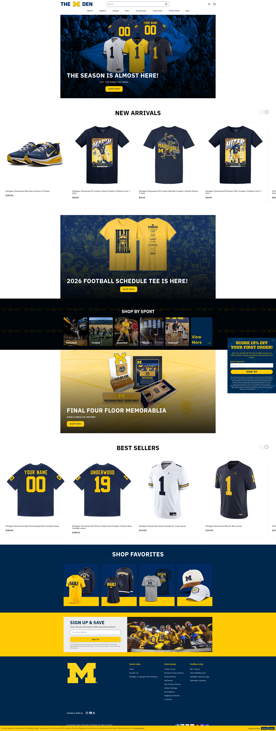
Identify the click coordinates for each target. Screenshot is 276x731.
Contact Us (133, 673)
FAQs (131, 669)
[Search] (166, 4)
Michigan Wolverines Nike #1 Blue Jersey (223, 526)
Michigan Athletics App (199, 677)
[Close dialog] (273, 340)
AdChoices (168, 680)
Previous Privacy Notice (174, 673)
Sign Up (95, 639)
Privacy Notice (170, 677)
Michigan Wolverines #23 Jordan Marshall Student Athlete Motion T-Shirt (168, 192)
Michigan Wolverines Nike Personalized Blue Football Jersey (32, 526)
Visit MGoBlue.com (198, 673)
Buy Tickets (195, 669)
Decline (271, 728)
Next (266, 112)
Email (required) (237, 362)
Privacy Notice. (139, 728)
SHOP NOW (114, 89)
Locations (168, 699)
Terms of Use (169, 669)
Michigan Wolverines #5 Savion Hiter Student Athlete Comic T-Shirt (233, 192)
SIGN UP (251, 372)
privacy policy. (260, 389)
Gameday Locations (198, 680)
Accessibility (169, 692)
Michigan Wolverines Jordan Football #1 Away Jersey (162, 526)
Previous (262, 112)
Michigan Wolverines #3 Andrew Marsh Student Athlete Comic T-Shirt (101, 192)
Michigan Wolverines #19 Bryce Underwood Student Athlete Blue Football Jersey (102, 527)
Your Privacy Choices (172, 684)
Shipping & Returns (172, 696)
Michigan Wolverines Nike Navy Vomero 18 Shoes (28, 191)
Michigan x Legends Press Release (143, 677)
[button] (214, 4)
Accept (264, 728)
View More (201, 339)
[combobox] (138, 4)
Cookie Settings (170, 688)
